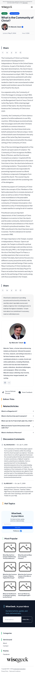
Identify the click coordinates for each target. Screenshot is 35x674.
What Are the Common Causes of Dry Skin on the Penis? (25, 576)
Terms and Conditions (14, 671)
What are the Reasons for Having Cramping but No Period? (9, 595)
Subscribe (17, 527)
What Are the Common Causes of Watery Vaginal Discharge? (10, 576)
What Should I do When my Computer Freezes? (25, 556)
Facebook (6, 654)
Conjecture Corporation (19, 669)
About (5, 643)
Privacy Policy (4, 671)
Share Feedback (27, 392)
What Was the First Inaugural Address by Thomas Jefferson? (9, 556)
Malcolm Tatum (16, 27)
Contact (5, 646)
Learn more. (25, 2)
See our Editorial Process (10, 392)
